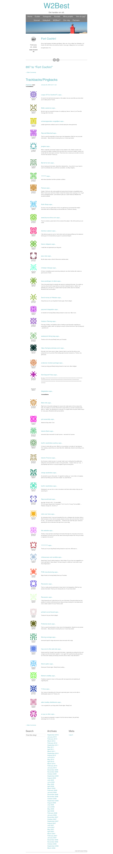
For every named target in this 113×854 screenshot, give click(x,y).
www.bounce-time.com (48, 217)
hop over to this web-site (49, 649)
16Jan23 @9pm (33, 125)
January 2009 (52, 792)
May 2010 (50, 759)
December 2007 (52, 817)
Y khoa (43, 689)
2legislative (45, 391)
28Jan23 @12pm (33, 462)
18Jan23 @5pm (33, 235)
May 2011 (50, 747)
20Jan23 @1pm (33, 352)
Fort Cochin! (48, 38)
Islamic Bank (45, 431)
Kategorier (47, 16)
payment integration (47, 309)
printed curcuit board (48, 612)
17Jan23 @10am (33, 150)
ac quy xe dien (46, 714)
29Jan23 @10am (33, 503)
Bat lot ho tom (45, 163)
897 (34, 39)
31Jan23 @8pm (33, 561)
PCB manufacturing (47, 572)
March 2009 (51, 788)
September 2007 (52, 821)
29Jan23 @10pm (33, 534)
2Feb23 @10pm (33, 588)
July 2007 (50, 825)
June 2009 (51, 782)
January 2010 (52, 768)
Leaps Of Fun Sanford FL (49, 95)
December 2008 (52, 794)
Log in (71, 735)
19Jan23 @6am (33, 272)
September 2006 (52, 846)
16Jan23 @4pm (33, 112)
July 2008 (50, 805)
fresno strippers (46, 244)
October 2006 (51, 844)
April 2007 (50, 831)
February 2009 (52, 790)
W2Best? (56, 20)
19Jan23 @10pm (33, 325)
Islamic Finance (46, 458)
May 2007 (50, 829)
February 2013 (52, 739)
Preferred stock (46, 624)
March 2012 (51, 741)
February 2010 (52, 766)
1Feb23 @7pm (33, 576)
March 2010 (51, 763)
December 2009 (52, 770)
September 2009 (52, 776)
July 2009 (50, 780)
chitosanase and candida (49, 557)
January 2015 (52, 737)
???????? (44, 545)
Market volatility (46, 676)
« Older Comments (31, 72)
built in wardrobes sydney (49, 443)
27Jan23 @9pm (33, 423)
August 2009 (51, 778)
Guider (37, 16)
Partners (76, 20)
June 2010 (51, 757)
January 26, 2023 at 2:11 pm (49, 85)
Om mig (66, 20)
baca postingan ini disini (49, 281)
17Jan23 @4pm (33, 167)
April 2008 (50, 811)
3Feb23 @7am (33, 628)
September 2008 (52, 801)
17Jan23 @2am (33, 137)
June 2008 (51, 807)
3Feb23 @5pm (33, 653)
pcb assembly (45, 419)
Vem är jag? (81, 16)
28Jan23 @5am (33, 447)
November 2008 (52, 796)
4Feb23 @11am (33, 693)
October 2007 (51, 819)
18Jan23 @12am (33, 180)
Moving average (46, 637)
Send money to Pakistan (49, 297)
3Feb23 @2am (33, 601)
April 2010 (50, 761)
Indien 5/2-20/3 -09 (33, 50)
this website (45, 530)
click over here (46, 514)
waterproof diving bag (48, 336)
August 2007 (51, 823)
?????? (43, 176)
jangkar (43, 146)
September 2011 (52, 745)
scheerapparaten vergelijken (50, 121)
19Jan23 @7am (33, 285)
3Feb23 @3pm (33, 641)
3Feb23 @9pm (33, 668)
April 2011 (50, 749)
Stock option (45, 664)
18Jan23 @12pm (33, 221)
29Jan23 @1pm (33, 518)
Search (30, 731)
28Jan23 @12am (33, 435)
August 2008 (51, 803)
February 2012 (52, 743)
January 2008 (52, 815)
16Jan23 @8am (33, 99)
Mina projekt (68, 16)
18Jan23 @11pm (33, 260)
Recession (44, 584)
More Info (44, 403)
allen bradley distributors (49, 702)
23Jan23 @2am (33, 367)
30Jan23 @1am (33, 549)
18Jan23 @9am (33, 208)
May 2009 (50, 784)
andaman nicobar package (50, 363)
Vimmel (37, 20)
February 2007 (52, 836)
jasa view (44, 256)
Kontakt (57, 16)
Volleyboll (46, 20)
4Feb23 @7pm (33, 718)
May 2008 (50, 809)
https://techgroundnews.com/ (50, 348)
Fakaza (43, 188)
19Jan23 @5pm (33, 313)
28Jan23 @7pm (33, 490)
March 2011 (51, 751)
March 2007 (51, 833)
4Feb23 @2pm (33, 706)
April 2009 (50, 786)
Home (29, 16)
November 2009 (52, 772)
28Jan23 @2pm (33, 477)
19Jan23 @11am (33, 301)
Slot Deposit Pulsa (47, 375)
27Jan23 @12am (33, 407)
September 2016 (52, 735)
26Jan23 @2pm (33, 389)
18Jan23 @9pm (33, 248)
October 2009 (51, 774)
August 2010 (51, 755)
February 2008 (52, 813)
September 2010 (52, 753)
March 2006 (51, 848)
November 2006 (52, 842)
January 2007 (52, 838)
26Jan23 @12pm (33, 379)
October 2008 (51, 798)
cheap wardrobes (47, 473)
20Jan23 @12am (33, 340)
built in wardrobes (47, 486)
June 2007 (51, 827)
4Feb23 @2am (33, 680)
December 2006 (52, 840)
